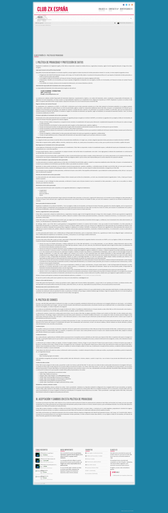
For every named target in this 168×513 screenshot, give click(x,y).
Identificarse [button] (125, 9)
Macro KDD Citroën (91, 465)
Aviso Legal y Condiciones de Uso (94, 453)
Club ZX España (52, 9)
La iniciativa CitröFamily (91, 473)
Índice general (40, 23)
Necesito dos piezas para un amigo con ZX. (52, 464)
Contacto (113, 9)
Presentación (45, 476)
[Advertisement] (84, 40)
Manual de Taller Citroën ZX (48, 459)
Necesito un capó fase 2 (47, 453)
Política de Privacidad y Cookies (94, 456)
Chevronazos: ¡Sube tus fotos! (94, 462)
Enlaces (102, 9)
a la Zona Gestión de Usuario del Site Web (91, 275)
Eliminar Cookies (90, 459)
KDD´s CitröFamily (90, 470)
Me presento (45, 470)
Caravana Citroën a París (92, 467)
